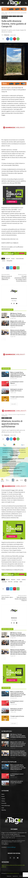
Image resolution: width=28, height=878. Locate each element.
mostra (3, 260)
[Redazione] (2, 35)
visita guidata (9, 260)
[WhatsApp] (18, 38)
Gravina (12, 258)
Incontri (14, 16)
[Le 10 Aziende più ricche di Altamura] (5, 383)
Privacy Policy (6, 862)
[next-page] (5, 339)
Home (2, 12)
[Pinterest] (14, 38)
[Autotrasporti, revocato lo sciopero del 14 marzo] (5, 391)
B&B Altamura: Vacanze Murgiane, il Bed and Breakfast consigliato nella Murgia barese (18, 315)
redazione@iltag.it (11, 847)
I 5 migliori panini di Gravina (17, 396)
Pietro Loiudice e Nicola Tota (13, 873)
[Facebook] (7, 38)
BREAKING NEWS (5, 16)
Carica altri (13, 404)
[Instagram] (14, 857)
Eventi (10, 16)
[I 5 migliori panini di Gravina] (5, 398)
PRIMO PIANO (4, 17)
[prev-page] (2, 339)
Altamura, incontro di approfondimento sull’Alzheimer (6, 278)
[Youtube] (17, 857)
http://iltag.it (14, 300)
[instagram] (14, 303)
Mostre (18, 16)
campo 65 (8, 258)
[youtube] (16, 303)
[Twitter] (11, 38)
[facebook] (11, 303)
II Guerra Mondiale (20, 258)
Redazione (6, 34)
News (6, 12)
